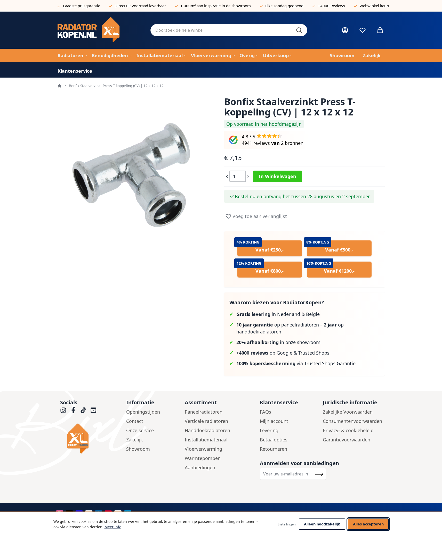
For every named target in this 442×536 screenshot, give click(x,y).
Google (284, 353)
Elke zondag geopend (284, 5)
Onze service (140, 430)
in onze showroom (278, 342)
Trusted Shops (314, 353)
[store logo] (99, 30)
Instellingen (287, 524)
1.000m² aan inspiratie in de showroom (215, 5)
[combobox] (228, 30)
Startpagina (60, 86)
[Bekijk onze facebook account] (73, 410)
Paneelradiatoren (203, 412)
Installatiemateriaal (206, 440)
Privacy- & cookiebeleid (348, 430)
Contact (134, 421)
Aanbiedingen (200, 467)
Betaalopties (273, 440)
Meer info (113, 526)
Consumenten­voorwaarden (352, 421)
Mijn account (274, 421)
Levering (269, 430)
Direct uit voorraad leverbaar (140, 5)
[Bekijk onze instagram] (63, 410)
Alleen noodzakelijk (322, 524)
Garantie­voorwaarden (346, 440)
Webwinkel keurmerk (378, 5)
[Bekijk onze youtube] (93, 410)
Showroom (138, 449)
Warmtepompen (203, 458)
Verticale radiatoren (206, 421)
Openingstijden (143, 412)
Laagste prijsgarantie (81, 5)
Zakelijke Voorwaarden (348, 412)
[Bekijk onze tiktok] (83, 410)
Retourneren (273, 449)
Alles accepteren (368, 524)
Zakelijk (134, 440)
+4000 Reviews (331, 5)
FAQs (265, 412)
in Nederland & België (278, 314)
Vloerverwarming (203, 449)
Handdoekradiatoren (207, 430)
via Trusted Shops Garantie (296, 363)
